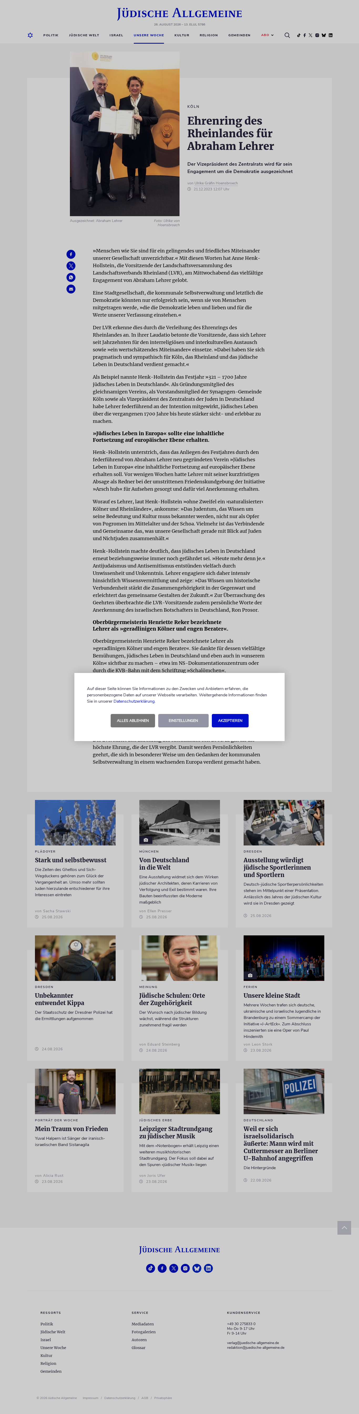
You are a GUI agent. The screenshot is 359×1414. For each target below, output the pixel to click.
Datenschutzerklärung (134, 701)
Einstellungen (183, 720)
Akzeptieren (230, 720)
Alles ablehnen (133, 720)
